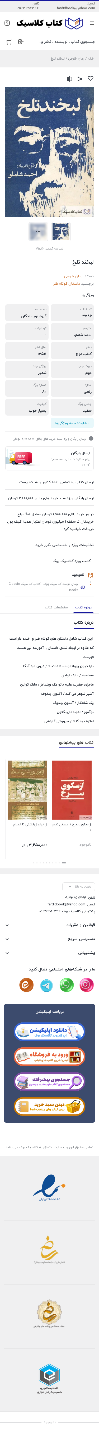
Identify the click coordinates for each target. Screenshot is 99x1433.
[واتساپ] (66, 985)
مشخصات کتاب (56, 607)
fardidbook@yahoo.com (76, 8)
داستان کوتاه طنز (66, 283)
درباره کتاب (83, 607)
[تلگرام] (46, 985)
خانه (91, 58)
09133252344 (28, 8)
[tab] (83, 607)
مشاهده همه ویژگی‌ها (72, 423)
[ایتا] (26, 985)
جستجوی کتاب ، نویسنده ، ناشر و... (67, 41)
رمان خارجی (76, 58)
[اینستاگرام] (86, 985)
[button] (64, 862)
